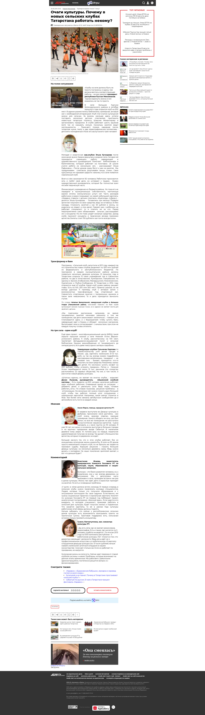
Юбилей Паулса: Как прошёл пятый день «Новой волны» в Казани (137, 33)
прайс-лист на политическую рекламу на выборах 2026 (85, 678)
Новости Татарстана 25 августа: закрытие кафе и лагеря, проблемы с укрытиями (137, 50)
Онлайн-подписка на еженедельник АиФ (125, 674)
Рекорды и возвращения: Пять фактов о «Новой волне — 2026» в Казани (137, 41)
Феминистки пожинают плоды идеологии (139, 131)
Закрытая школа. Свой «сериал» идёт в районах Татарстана (70, 623)
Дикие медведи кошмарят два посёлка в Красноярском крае (139, 124)
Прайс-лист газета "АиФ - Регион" (109, 676)
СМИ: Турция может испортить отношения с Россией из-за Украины (141, 138)
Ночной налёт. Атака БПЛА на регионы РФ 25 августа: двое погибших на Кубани (137, 16)
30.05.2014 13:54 (56, 9)
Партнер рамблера (85, 707)
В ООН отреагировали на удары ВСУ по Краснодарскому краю (141, 110)
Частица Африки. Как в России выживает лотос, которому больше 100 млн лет (141, 98)
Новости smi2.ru (58, 666)
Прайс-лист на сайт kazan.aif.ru (134, 676)
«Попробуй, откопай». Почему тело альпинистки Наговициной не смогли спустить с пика (141, 63)
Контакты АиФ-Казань (88, 676)
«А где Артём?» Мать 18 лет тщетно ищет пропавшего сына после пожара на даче (140, 70)
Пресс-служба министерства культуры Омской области (69, 73)
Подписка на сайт (72, 676)
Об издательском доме (74, 674)
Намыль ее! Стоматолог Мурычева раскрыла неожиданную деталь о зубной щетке (140, 77)
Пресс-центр (89, 674)
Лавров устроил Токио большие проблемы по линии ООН (139, 117)
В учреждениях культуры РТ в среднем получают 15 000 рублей (71, 636)
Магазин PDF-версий (102, 674)
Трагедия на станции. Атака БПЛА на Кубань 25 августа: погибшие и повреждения (137, 24)
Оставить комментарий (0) (102, 590)
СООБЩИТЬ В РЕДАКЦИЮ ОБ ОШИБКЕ (118, 678)
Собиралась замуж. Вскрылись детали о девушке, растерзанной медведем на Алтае (140, 84)
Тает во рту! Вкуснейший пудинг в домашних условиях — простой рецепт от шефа (140, 91)
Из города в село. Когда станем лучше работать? (70, 629)
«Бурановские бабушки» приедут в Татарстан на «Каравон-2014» (105, 623)
